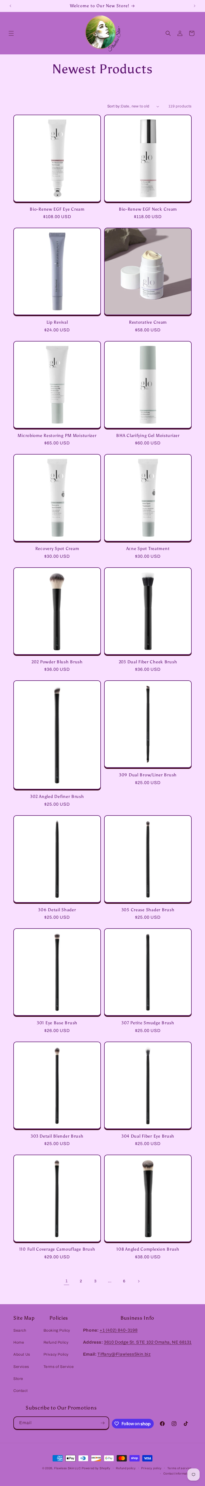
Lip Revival (57, 322)
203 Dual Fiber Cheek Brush (148, 661)
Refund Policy (56, 1342)
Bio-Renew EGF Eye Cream (57, 209)
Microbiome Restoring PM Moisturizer (57, 435)
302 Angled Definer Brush (57, 796)
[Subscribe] (103, 1422)
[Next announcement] (194, 6)
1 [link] (66, 1281)
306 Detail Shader (57, 909)
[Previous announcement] (10, 6)
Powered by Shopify (96, 1468)
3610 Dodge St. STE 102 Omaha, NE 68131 (148, 1342)
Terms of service (179, 1468)
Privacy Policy (56, 1354)
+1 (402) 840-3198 (118, 1330)
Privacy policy (151, 1468)
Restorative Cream (148, 322)
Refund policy (126, 1468)
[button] (11, 33)
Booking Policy (57, 1330)
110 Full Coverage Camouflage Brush (57, 1249)
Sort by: (114, 106)
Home (18, 1342)
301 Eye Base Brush (57, 1022)
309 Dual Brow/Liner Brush (148, 774)
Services (21, 1367)
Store (18, 1379)
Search (19, 1330)
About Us (21, 1354)
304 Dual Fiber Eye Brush (147, 1136)
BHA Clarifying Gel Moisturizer (148, 435)
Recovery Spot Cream (57, 548)
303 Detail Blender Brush (57, 1136)
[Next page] (138, 1281)
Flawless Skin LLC (67, 1468)
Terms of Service (59, 1367)
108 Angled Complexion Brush (147, 1249)
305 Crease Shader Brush (148, 909)
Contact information (177, 1473)
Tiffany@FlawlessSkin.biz (124, 1354)
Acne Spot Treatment (148, 548)
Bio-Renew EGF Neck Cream (148, 209)
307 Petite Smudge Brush (147, 1022)
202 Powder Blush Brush (57, 661)
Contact (20, 1391)
